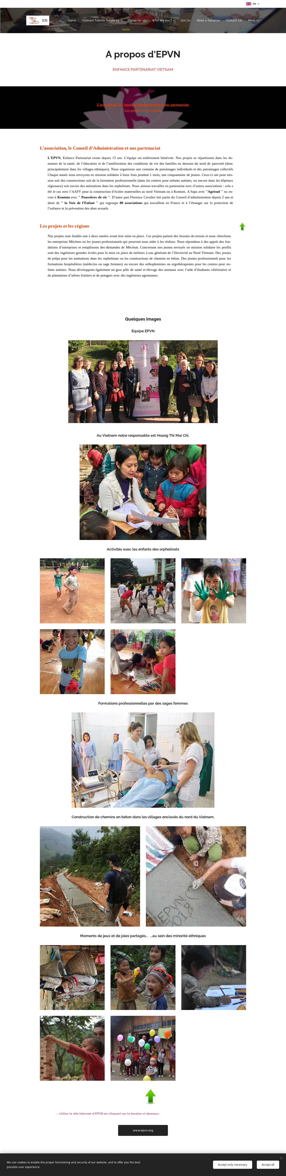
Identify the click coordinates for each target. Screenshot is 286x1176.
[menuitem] (73, 20)
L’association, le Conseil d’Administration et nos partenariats (143, 105)
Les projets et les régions (143, 110)
